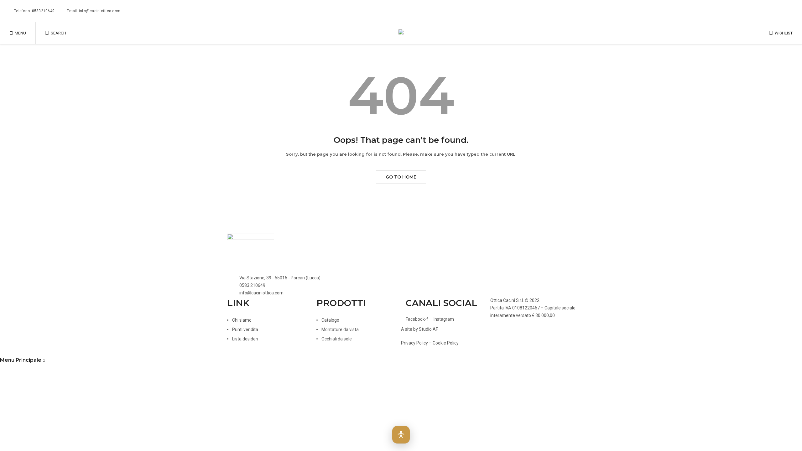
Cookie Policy (446, 342)
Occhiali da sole (336, 338)
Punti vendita (245, 329)
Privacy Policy (414, 342)
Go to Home (401, 177)
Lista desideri (245, 338)
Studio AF (428, 329)
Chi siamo (242, 320)
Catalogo (330, 320)
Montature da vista (340, 329)
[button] (401, 434)
